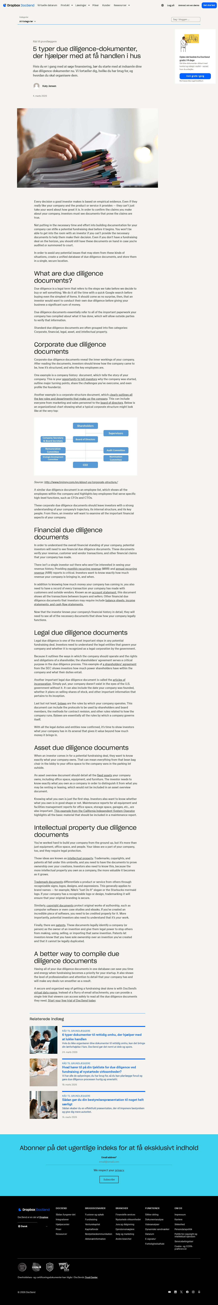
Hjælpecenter (62, 1224)
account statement (104, 592)
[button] (195, 76)
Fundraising (91, 1219)
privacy (119, 1170)
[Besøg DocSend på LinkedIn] (175, 1292)
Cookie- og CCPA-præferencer (184, 1247)
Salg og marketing (125, 1234)
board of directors (112, 402)
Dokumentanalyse (154, 1219)
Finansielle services (125, 1214)
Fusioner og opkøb (94, 1214)
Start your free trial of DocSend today (71, 1000)
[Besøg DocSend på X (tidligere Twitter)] (181, 1292)
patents (60, 925)
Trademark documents (48, 881)
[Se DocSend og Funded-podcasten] (199, 1292)
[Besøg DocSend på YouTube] (169, 1292)
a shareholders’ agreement (119, 664)
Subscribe (109, 1179)
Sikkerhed (180, 1224)
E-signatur (150, 1239)
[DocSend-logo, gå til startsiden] (18, 5)
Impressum (180, 1214)
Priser (58, 1229)
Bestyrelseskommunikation (98, 1234)
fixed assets (104, 775)
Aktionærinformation (95, 1239)
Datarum (149, 1234)
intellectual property (80, 858)
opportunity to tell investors (79, 379)
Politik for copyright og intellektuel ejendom (186, 1235)
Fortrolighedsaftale (154, 1243)
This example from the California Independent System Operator (94, 810)
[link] (171, 5)
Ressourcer (61, 1234)
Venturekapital (92, 1224)
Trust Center (91, 1277)
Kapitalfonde (91, 1229)
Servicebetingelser (184, 1241)
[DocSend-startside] (33, 1210)
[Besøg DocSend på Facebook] (187, 1292)
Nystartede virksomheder (128, 1219)
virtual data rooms (45, 992)
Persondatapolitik (183, 1229)
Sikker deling (152, 1214)
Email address (109, 1157)
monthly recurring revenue (84, 568)
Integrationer (62, 1219)
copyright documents (60, 905)
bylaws (62, 703)
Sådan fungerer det (65, 1214)
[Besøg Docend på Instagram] (193, 1292)
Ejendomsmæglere (125, 1229)
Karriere (178, 1219)
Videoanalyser (152, 1224)
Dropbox (43, 1217)
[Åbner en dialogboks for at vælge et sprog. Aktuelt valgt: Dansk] (162, 5)
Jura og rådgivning (125, 1224)
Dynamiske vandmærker (157, 1229)
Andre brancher (123, 1239)
